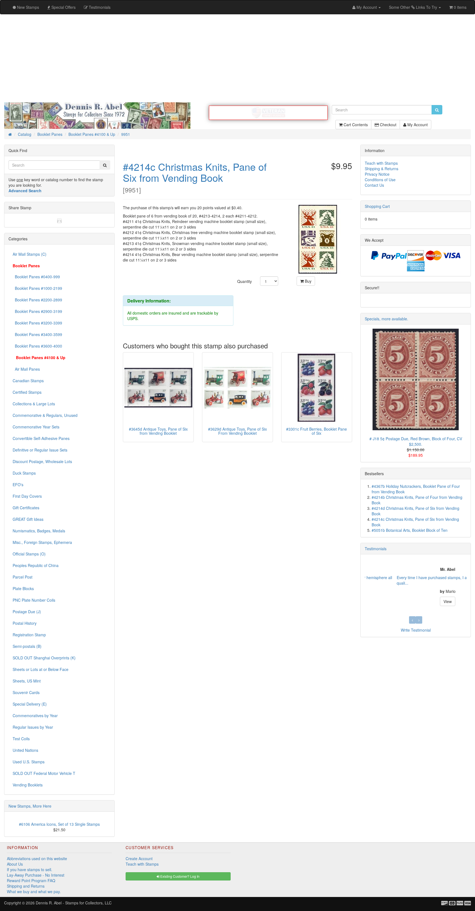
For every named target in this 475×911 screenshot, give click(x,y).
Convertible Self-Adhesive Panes (41, 438)
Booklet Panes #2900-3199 (37, 311)
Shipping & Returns (381, 168)
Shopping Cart (377, 206)
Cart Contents (355, 124)
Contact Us (374, 185)
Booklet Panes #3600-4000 (37, 346)
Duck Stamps (24, 473)
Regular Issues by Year (33, 727)
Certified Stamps (27, 392)
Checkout (387, 124)
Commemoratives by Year (35, 715)
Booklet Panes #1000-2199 (37, 288)
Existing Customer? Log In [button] (179, 876)
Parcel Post (22, 577)
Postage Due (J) (27, 611)
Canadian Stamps (28, 380)
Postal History (25, 623)
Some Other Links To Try (413, 7)
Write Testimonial (416, 630)
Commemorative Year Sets (36, 427)
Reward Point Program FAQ (31, 880)
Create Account (139, 858)
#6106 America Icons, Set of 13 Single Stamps (59, 824)
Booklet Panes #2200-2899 (37, 299)
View (416, 601)
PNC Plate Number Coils (34, 600)
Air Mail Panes (26, 369)
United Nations (25, 750)
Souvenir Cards (26, 692)
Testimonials (375, 548)
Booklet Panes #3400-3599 (37, 334)
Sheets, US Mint (27, 681)
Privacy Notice (377, 174)
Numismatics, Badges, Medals (39, 530)
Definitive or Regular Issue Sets (40, 450)
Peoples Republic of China (36, 565)
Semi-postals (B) (27, 646)
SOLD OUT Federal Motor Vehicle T (44, 773)
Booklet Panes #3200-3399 (37, 323)
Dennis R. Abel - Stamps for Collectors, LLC (74, 903)
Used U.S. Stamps (29, 761)
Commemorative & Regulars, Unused (45, 415)
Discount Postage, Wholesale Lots (42, 461)
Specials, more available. (386, 318)
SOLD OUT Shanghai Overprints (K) (44, 657)
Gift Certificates (26, 507)
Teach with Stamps (381, 163)
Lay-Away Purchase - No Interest (35, 875)
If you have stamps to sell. (29, 869)
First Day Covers (27, 496)
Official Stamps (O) (29, 554)
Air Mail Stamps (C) (29, 254)
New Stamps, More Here (30, 806)
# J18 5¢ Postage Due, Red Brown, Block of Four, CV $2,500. (415, 441)
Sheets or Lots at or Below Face (40, 669)
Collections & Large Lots (34, 403)
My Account (417, 124)
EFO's (18, 484)
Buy (307, 281)
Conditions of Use (380, 179)
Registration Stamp (29, 634)
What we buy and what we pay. (34, 891)
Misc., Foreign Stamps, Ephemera (42, 542)
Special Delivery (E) (30, 704)
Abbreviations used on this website (37, 858)
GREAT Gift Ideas (28, 519)
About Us (15, 864)
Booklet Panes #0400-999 (36, 276)
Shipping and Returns (26, 886)
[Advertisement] (237, 58)
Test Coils (21, 738)
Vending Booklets (28, 785)
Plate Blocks (23, 588)
